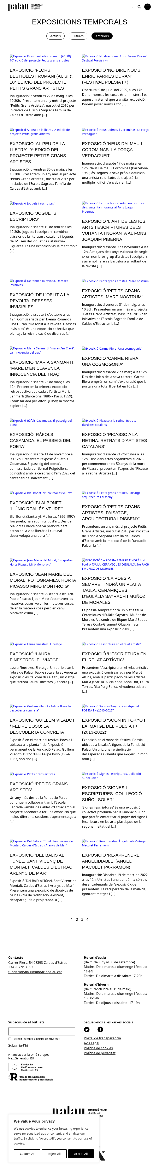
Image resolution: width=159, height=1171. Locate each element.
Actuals (55, 36)
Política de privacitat (100, 1053)
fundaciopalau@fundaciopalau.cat (35, 972)
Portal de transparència (102, 1038)
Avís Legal (91, 1043)
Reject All (54, 1154)
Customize (27, 1154)
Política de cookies (98, 1048)
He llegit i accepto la (35, 1039)
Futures (78, 36)
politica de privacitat (47, 1039)
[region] (53, 1138)
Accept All (81, 1154)
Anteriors (102, 36)
